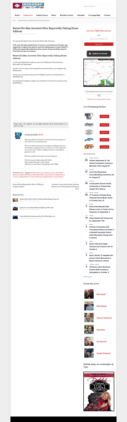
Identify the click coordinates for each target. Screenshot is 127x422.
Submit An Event (98, 54)
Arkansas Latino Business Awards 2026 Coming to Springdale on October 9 (99, 269)
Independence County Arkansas (30, 177)
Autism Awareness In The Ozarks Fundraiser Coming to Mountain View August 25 (101, 163)
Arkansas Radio (25, 34)
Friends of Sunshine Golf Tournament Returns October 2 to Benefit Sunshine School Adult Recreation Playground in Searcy (101, 232)
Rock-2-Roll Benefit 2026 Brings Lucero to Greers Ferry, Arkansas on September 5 (101, 209)
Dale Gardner (102, 306)
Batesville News (26, 175)
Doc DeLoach (102, 341)
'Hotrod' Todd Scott (104, 318)
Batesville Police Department (43, 175)
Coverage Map (94, 15)
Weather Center (66, 15)
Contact (107, 15)
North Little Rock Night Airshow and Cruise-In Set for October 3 (101, 246)
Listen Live (28, 15)
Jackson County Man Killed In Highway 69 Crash (36, 207)
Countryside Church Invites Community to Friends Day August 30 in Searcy (100, 186)
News (54, 15)
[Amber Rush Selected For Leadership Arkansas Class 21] (15, 200)
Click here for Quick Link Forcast (99, 99)
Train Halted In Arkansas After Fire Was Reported (37, 216)
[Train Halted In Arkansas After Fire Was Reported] (15, 217)
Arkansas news (49, 173)
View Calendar (87, 277)
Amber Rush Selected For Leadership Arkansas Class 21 (39, 199)
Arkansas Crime (38, 173)
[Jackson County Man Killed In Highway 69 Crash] (15, 209)
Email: (99, 35)
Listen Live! (104, 116)
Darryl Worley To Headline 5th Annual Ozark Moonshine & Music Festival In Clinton (101, 258)
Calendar (81, 15)
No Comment (37, 201)
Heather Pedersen (103, 353)
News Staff (30, 201)
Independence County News (53, 177)
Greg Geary (101, 330)
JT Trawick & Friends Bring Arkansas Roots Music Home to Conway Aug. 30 (100, 198)
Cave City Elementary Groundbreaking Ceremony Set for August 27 (101, 175)
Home (17, 15)
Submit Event (42, 15)
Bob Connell (101, 294)
